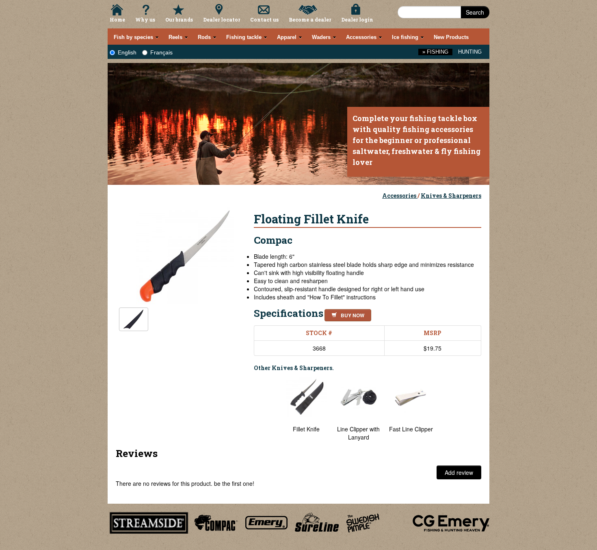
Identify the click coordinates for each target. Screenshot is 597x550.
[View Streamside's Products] (149, 522)
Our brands (179, 19)
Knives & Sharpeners (451, 195)
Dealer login (357, 19)
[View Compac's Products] (214, 522)
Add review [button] (459, 472)
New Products (451, 37)
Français (161, 52)
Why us (145, 19)
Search (475, 12)
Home (117, 19)
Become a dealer (310, 19)
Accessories (399, 195)
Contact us (264, 19)
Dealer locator (221, 19)
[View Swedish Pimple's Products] (363, 522)
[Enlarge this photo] (185, 254)
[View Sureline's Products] (317, 522)
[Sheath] (133, 319)
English (127, 52)
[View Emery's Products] (266, 522)
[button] (346, 314)
